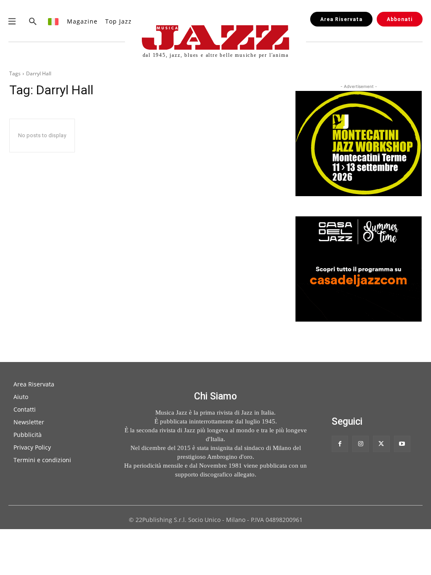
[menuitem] (53, 21)
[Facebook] (340, 444)
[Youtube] (402, 444)
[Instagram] (360, 444)
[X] (381, 444)
